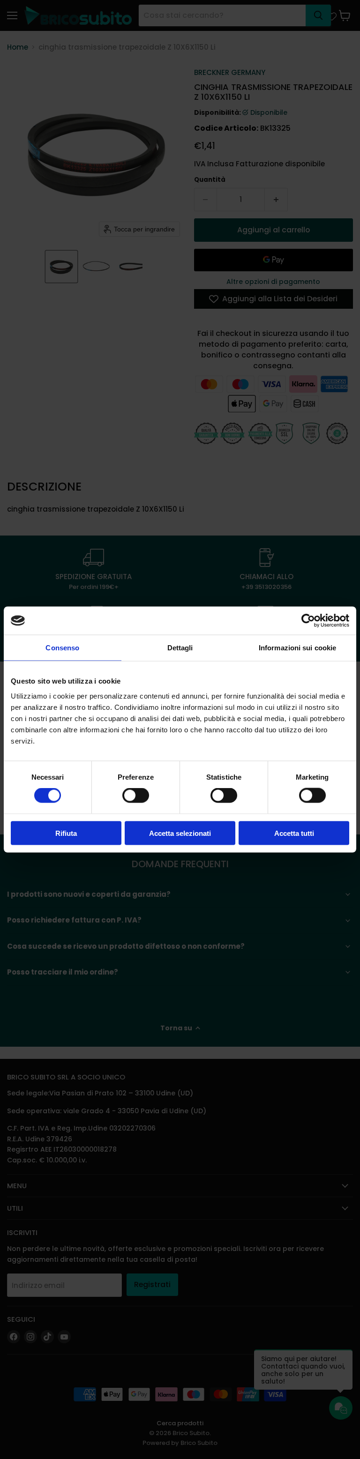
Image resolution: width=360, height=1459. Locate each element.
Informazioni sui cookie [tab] (297, 648)
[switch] (135, 795)
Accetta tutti (294, 833)
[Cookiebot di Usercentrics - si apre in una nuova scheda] (308, 621)
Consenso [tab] (62, 648)
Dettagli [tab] (180, 648)
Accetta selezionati (180, 833)
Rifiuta (66, 833)
